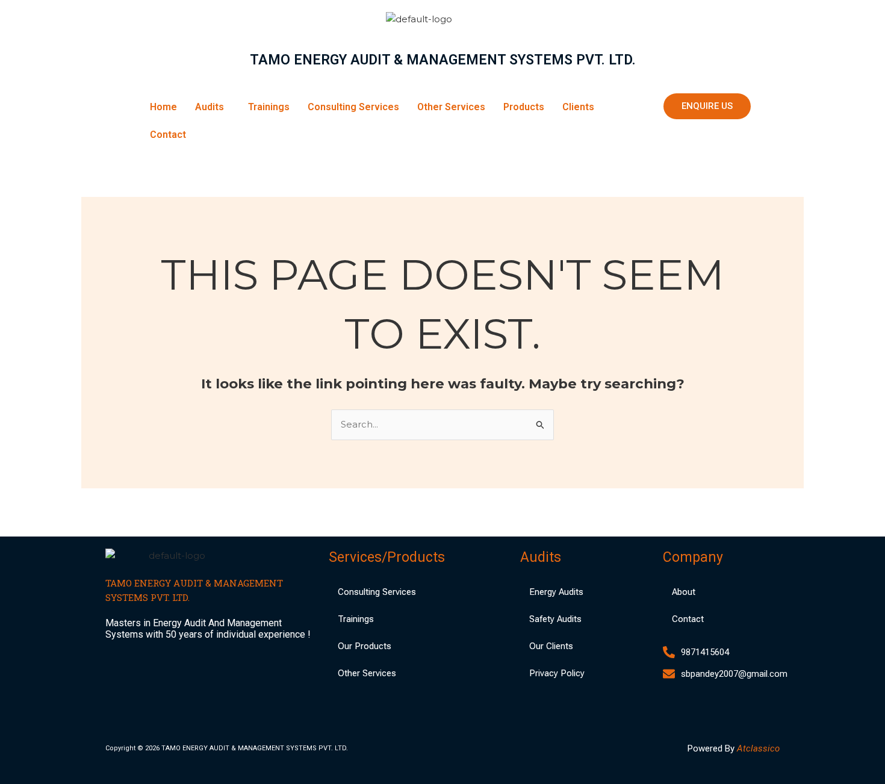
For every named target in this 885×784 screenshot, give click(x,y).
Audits (209, 107)
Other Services (451, 107)
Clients (578, 107)
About (683, 591)
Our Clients (551, 646)
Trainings (269, 107)
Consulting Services (353, 107)
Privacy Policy (557, 673)
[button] (212, 107)
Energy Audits (556, 591)
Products (523, 107)
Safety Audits (555, 619)
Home (163, 107)
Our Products (364, 646)
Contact (168, 134)
